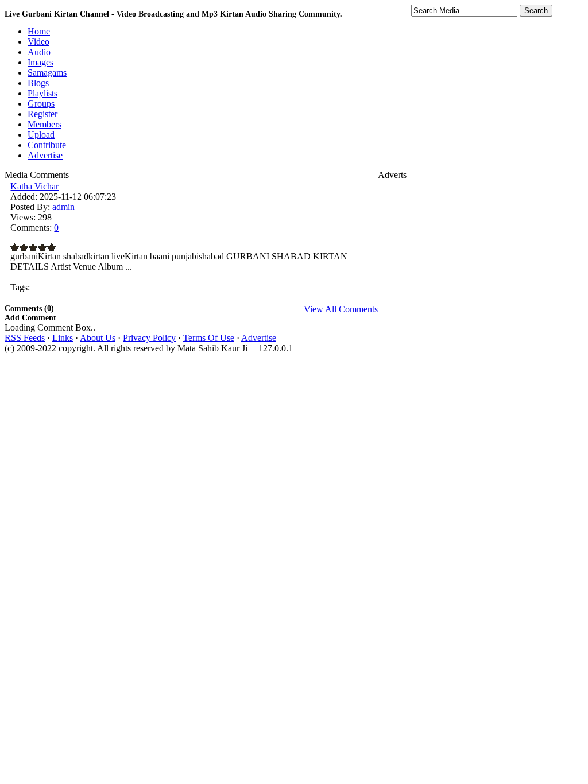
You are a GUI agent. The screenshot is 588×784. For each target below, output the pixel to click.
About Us (97, 338)
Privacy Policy (149, 338)
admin (63, 207)
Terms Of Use (208, 338)
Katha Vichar (34, 186)
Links (62, 338)
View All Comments (341, 309)
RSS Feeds (25, 338)
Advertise (258, 338)
